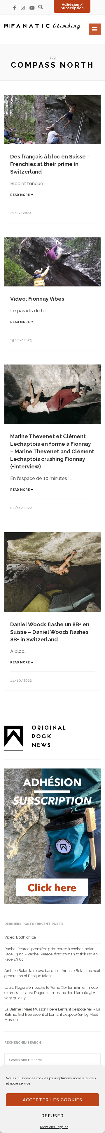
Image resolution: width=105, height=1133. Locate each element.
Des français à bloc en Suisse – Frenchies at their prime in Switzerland (50, 164)
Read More (20, 194)
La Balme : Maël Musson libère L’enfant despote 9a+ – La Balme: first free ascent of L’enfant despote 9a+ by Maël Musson (52, 1014)
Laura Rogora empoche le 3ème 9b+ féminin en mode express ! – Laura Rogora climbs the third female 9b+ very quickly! (51, 992)
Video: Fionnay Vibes (37, 299)
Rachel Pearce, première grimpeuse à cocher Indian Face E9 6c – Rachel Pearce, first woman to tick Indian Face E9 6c (51, 954)
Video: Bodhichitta (20, 937)
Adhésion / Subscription (72, 6)
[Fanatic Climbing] (42, 27)
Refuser (52, 1115)
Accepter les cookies (52, 1100)
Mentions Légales (54, 1127)
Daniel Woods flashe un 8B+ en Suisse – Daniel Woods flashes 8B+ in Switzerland (49, 632)
